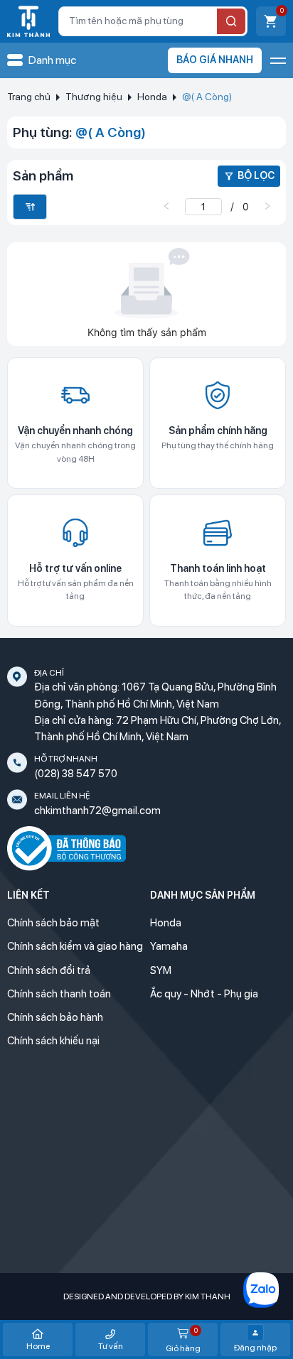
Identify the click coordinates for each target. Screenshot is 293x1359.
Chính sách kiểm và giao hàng (75, 946)
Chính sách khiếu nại (53, 1040)
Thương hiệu (93, 96)
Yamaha (169, 946)
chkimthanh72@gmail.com (97, 810)
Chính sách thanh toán (59, 993)
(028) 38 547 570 (75, 773)
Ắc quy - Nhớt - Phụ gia (204, 993)
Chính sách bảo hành (55, 1017)
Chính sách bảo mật (53, 922)
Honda (152, 96)
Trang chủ (28, 96)
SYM (160, 970)
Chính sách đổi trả (48, 970)
